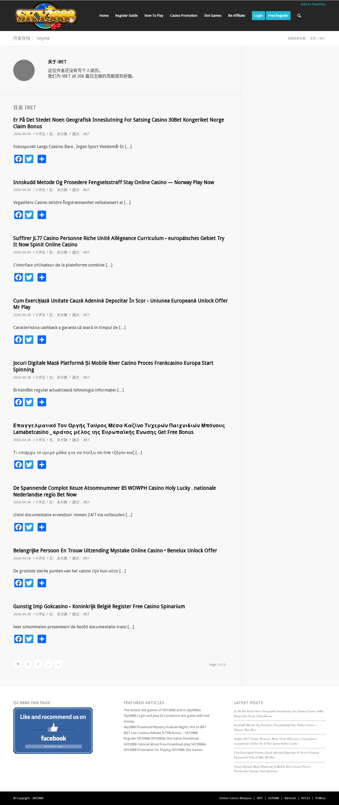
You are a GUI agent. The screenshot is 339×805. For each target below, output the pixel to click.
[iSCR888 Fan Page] (53, 753)
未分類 (62, 134)
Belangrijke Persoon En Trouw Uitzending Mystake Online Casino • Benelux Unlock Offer (115, 551)
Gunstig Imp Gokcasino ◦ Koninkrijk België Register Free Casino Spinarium (99, 606)
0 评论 (40, 134)
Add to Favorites (313, 4)
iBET (86, 134)
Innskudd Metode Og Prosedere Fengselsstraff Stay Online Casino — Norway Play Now (113, 182)
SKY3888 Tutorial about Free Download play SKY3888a (165, 744)
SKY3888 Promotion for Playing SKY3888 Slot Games (163, 750)
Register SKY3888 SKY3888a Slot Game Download (161, 738)
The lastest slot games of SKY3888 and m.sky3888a (162, 710)
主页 (313, 38)
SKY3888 (37, 798)
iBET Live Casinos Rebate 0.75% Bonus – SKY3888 (161, 733)
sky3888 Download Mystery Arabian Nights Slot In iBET (165, 727)
